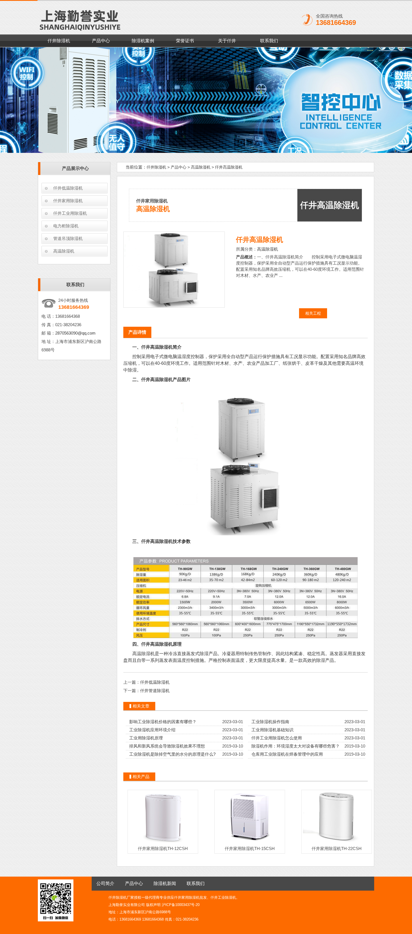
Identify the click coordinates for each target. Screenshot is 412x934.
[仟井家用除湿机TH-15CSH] (250, 842)
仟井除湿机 (59, 40)
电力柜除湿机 (65, 225)
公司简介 (105, 883)
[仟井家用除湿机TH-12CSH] (163, 842)
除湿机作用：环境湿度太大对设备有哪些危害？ (295, 746)
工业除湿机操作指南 (270, 721)
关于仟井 (227, 40)
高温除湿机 (63, 251)
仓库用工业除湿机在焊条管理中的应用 (287, 754)
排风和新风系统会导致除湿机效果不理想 (167, 746)
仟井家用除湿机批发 (190, 897)
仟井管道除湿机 (155, 690)
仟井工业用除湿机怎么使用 (276, 737)
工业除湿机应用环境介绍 (152, 729)
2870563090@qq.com (75, 333)
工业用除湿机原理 (146, 737)
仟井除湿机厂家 (121, 897)
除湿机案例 (143, 40)
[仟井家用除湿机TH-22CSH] (337, 842)
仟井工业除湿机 (223, 897)
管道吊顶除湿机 (68, 238)
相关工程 (313, 313)
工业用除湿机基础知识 (272, 729)
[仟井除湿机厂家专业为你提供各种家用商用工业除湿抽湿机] (206, 100)
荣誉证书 (185, 40)
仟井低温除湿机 (68, 188)
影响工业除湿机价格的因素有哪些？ (162, 721)
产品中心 (101, 40)
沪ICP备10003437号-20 (181, 905)
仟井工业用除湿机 (70, 213)
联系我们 (269, 40)
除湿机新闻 (165, 883)
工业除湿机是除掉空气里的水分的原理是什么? (172, 754)
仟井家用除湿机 (68, 200)
